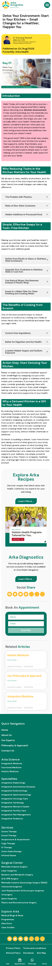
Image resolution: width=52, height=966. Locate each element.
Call (7, 964)
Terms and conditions (34, 948)
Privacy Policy (13, 948)
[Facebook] (9, 594)
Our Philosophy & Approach (24, 675)
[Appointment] (19, 960)
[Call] (7, 960)
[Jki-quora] (37, 594)
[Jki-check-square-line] (31, 594)
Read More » (12, 660)
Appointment (20, 964)
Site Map (41, 953)
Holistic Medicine (18, 655)
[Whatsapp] (32, 960)
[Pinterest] (26, 594)
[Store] (44, 960)
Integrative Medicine (20, 696)
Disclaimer (28, 953)
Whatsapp (32, 964)
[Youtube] (20, 594)
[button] (47, 5)
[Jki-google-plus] (42, 594)
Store (44, 964)
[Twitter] (15, 594)
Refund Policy (13, 953)
